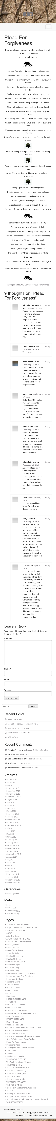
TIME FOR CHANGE (14, 1085)
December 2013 (13, 879)
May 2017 (10, 785)
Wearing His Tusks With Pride (18, 1093)
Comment (8, 638)
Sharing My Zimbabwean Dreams (20, 1047)
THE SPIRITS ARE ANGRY (16, 1082)
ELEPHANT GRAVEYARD (15, 961)
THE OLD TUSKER (13, 1076)
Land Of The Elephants (16, 1004)
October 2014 (12, 851)
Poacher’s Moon (13, 1045)
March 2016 (11, 811)
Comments (13, 910)
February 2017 (12, 788)
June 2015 (10, 831)
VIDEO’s (9, 1090)
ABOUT (9, 933)
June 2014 (10, 862)
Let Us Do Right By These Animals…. (23, 724)
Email (6, 679)
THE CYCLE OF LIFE (14, 1065)
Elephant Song (12, 967)
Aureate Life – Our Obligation (18, 941)
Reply (47, 305)
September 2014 (13, 854)
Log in (8, 905)
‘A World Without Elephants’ (18, 924)
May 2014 (10, 865)
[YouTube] (30, 15)
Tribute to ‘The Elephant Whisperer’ (21, 1087)
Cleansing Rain (12, 953)
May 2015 (10, 834)
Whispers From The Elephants (19, 1096)
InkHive (20, 1109)
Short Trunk (11, 1050)
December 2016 (13, 791)
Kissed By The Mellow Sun (37, 750)
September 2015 (13, 825)
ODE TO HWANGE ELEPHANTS (18, 1030)
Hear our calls (12, 990)
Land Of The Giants (14, 1007)
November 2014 (13, 848)
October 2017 (12, 779)
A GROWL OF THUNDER (15, 930)
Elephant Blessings (14, 956)
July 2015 (10, 828)
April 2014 (10, 868)
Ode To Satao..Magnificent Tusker (20, 1039)
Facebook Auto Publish (18, 1120)
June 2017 (10, 782)
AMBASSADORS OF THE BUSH (18, 939)
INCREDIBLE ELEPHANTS (16, 999)
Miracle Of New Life (14, 1024)
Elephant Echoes (13, 959)
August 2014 (11, 857)
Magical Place (12, 1022)
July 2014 (10, 859)
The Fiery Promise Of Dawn (18, 1067)
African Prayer (14, 737)
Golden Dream (12, 984)
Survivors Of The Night (16, 1056)
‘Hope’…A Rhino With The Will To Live (21, 927)
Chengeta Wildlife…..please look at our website (28, 284)
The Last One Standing (16, 1070)
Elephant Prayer (13, 964)
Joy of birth (11, 1002)
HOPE (8, 993)
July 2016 (10, 802)
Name (7, 669)
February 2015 (12, 839)
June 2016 (10, 805)
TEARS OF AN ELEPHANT (16, 1059)
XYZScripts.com (40, 1120)
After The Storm (13, 936)
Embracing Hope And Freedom (19, 976)
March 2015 (11, 837)
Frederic (27, 565)
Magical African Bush (15, 1016)
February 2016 (12, 814)
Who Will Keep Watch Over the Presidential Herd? (27, 1099)
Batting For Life (13, 944)
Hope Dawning (12, 996)
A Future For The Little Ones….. (21, 732)
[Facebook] (25, 15)
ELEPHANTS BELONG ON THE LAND (20, 973)
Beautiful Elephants (14, 950)
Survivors (10, 1053)
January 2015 (12, 842)
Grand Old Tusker (13, 987)
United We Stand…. (16, 719)
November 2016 (13, 794)
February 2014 (12, 874)
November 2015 (13, 819)
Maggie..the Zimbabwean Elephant (21, 1013)
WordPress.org (13, 913)
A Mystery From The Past (18, 728)
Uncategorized (12, 893)
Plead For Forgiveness (16, 1042)
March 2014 (11, 871)
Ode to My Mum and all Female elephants (23, 1036)
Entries (11, 907)
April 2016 (10, 808)
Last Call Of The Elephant (17, 1010)
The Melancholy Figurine (16, 1073)
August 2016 (11, 799)
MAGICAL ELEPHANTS (15, 1019)
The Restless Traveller (16, 1079)
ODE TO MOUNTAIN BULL (16, 1033)
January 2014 (12, 877)
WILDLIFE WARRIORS (14, 1102)
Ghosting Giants (13, 981)
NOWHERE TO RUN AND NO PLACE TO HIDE (23, 1027)
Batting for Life (12, 947)
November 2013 (13, 882)
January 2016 (12, 816)
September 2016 (13, 796)
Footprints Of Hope (14, 979)
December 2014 (13, 845)
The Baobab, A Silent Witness (18, 1062)
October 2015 (12, 822)
